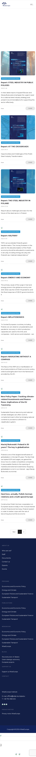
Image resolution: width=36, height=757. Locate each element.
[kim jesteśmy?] (18, 551)
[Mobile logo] (1, 734)
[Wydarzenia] (18, 569)
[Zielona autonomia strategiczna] (18, 659)
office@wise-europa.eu (16, 696)
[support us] (18, 672)
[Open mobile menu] (32, 4)
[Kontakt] (18, 562)
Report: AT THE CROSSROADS (15, 147)
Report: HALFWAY (9, 236)
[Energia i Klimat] (18, 591)
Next (14, 532)
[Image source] (18, 684)
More (2, 108)
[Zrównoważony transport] (18, 597)
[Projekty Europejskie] (18, 662)
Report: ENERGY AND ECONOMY (15, 278)
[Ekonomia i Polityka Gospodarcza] (18, 587)
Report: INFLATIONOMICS (12, 317)
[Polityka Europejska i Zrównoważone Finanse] (18, 594)
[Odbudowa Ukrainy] (18, 657)
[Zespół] (18, 555)
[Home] (6, 6)
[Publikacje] (18, 609)
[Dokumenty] (18, 559)
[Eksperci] (18, 566)
